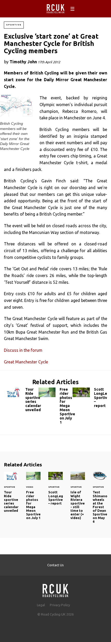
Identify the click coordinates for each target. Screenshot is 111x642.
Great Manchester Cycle (26, 362)
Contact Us (55, 565)
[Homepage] (55, 589)
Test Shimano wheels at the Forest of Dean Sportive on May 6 (100, 501)
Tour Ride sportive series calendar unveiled (21, 401)
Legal (41, 605)
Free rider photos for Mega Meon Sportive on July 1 (55, 407)
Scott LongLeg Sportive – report (90, 399)
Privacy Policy (60, 605)
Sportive (13, 25)
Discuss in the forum (23, 350)
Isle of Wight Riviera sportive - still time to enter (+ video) (77, 499)
